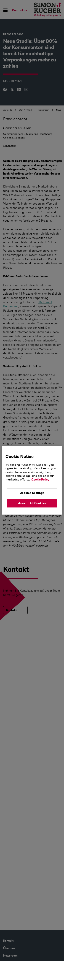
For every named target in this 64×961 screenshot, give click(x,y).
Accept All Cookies (32, 503)
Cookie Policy (40, 479)
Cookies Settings (32, 492)
